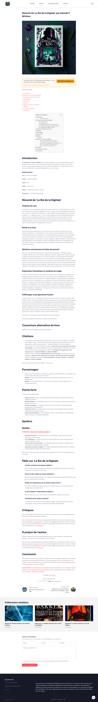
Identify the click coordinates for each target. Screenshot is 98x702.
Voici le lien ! (49, 363)
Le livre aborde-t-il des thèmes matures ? (50, 144)
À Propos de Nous (53, 3)
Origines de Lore (44, 121)
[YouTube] (64, 699)
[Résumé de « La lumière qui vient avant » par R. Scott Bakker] (49, 613)
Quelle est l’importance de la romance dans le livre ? (52, 143)
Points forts (26, 101)
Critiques (25, 106)
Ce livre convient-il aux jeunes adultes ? (50, 140)
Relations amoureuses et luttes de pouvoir (49, 124)
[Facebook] (51, 699)
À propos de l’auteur (28, 108)
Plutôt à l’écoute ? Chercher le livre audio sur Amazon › (36, 85)
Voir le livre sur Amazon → (65, 81)
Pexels (53, 575)
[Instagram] (59, 699)
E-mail (44, 643)
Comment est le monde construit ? (49, 145)
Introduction (26, 93)
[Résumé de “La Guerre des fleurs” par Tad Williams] (79, 613)
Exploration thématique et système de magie (50, 125)
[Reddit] (57, 699)
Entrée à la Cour (44, 123)
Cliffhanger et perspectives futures (48, 127)
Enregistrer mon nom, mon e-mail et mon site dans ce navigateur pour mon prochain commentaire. (46, 661)
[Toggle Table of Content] (60, 115)
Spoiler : (40, 137)
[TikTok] (62, 699)
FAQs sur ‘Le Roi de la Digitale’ (31, 104)
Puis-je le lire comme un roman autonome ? (50, 141)
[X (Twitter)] (53, 699)
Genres (41, 3)
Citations (39, 130)
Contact (65, 3)
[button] (93, 697)
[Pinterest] (55, 699)
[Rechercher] (92, 3)
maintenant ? (40, 525)
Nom (24, 643)
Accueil (32, 3)
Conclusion (26, 110)
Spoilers (25, 103)
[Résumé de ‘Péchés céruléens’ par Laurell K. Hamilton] (19, 613)
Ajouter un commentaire (29, 648)
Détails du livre (45, 118)
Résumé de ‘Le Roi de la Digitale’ (32, 95)
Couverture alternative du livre (31, 97)
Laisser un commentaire (30, 665)
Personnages (26, 99)
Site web (62, 643)
